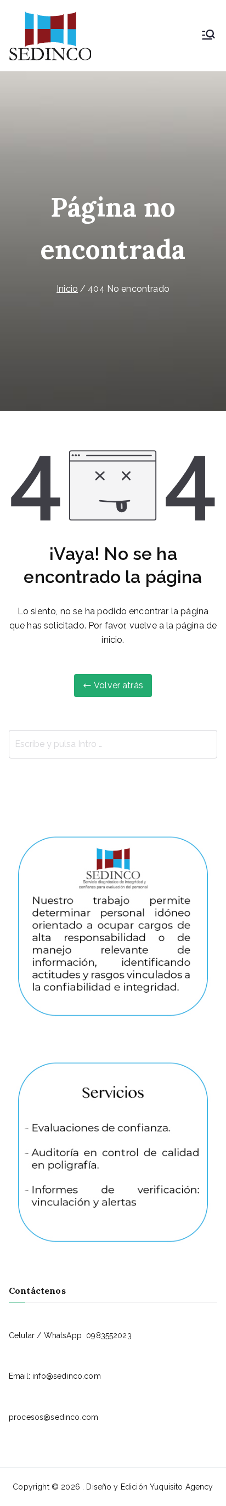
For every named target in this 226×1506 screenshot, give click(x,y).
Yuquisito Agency (181, 1486)
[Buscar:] (113, 744)
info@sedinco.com (66, 1376)
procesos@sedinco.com (53, 1417)
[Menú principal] (208, 35)
